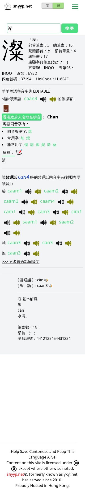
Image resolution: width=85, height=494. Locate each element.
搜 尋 (69, 28)
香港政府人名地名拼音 (22, 117)
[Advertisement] (42, 398)
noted (67, 468)
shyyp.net (15, 474)
